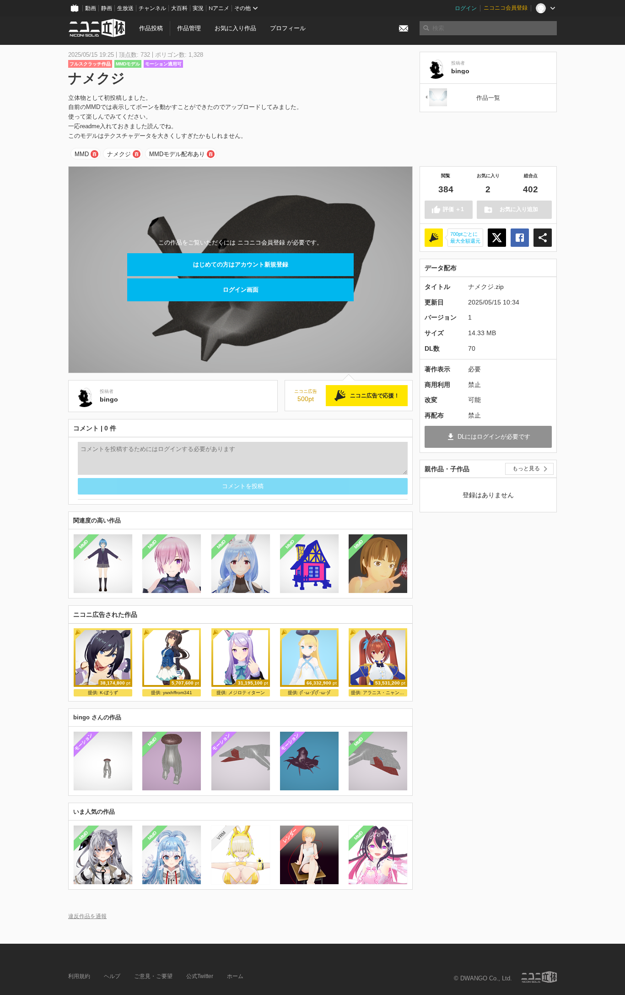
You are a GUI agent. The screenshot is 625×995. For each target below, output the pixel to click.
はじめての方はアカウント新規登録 (240, 264)
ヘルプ (112, 976)
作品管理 (189, 28)
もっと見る (526, 468)
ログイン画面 (241, 289)
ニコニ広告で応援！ (374, 395)
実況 (198, 8)
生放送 (125, 8)
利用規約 (79, 976)
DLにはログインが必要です (494, 436)
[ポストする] (497, 237)
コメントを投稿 (243, 486)
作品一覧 (488, 97)
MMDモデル (128, 63)
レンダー (289, 835)
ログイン (466, 8)
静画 (106, 8)
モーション (83, 741)
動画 (90, 8)
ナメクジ (119, 154)
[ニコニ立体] (539, 977)
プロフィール (288, 28)
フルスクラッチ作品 (90, 63)
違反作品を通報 (87, 916)
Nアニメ (219, 8)
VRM (221, 835)
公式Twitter (199, 976)
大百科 (179, 8)
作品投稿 (151, 28)
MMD (82, 154)
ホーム (235, 976)
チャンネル (152, 8)
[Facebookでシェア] (520, 237)
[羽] (436, 97)
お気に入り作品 (235, 28)
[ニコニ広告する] (434, 237)
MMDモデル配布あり (177, 154)
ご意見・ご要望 (153, 976)
